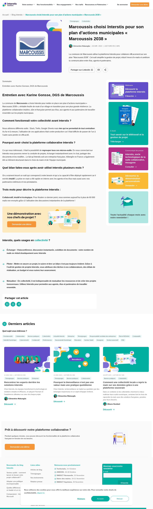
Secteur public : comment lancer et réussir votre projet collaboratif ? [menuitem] (16, 475)
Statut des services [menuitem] (37, 505)
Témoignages (74, 21)
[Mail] (98, 70)
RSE (122, 340)
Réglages (81, 499)
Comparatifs (136, 336)
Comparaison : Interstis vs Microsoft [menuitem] (16, 495)
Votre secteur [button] (27, 5)
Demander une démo (139, 5)
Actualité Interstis (59, 336)
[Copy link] (105, 70)
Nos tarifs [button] (79, 5)
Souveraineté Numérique (63, 340)
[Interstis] (9, 4)
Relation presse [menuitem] (36, 482)
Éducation (77, 340)
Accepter (100, 499)
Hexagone (100, 340)
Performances (47, 340)
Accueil (5, 15)
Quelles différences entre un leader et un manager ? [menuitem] (17, 489)
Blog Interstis (17, 15)
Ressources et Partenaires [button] (96, 5)
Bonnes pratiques (33, 336)
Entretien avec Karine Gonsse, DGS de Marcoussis (25, 86)
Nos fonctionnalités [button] (45, 5)
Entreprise (71, 336)
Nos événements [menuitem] (36, 478)
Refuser (120, 499)
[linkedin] (7, 304)
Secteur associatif (112, 340)
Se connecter (122, 5)
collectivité (41, 240)
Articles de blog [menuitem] (36, 470)
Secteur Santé (88, 340)
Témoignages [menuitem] (35, 474)
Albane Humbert (113, 404)
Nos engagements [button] (64, 5)
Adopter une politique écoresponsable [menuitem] (15, 482)
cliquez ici (40, 493)
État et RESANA (124, 336)
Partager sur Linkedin (80, 70)
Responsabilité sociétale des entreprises (103, 336)
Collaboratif (35, 340)
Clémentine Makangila (81, 46)
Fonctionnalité (8, 336)
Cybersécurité (24, 340)
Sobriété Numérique (9, 340)
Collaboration (20, 336)
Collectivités (86, 21)
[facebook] (13, 304)
